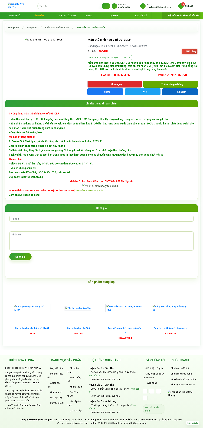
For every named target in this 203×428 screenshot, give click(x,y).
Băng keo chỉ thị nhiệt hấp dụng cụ (171, 328)
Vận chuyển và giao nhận (183, 379)
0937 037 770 (105, 423)
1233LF (126, 57)
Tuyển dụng (151, 382)
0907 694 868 (97, 379)
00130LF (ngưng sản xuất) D (103, 57)
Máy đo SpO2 (57, 402)
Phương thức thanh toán (183, 384)
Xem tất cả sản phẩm (152, 409)
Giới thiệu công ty (154, 368)
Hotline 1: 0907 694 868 (116, 75)
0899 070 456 (113, 395)
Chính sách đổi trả (180, 368)
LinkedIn (181, 91)
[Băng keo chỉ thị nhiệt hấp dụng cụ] (171, 308)
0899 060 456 (113, 379)
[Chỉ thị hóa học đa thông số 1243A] (32, 308)
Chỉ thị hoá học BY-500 (78, 328)
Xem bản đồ (95, 375)
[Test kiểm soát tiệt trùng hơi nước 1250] (124, 308)
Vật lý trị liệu (76, 410)
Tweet (144, 91)
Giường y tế (56, 392)
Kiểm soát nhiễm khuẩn (57, 27)
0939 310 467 (113, 412)
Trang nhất (14, 15)
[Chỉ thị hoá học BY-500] (78, 308)
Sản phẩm (32, 27)
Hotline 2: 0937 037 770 (171, 75)
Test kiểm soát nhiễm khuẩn (91, 27)
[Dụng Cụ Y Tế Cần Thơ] (18, 6)
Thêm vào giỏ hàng (172, 84)
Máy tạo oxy (56, 397)
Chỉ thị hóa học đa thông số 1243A (32, 328)
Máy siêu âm (56, 368)
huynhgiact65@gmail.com (133, 423)
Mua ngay (116, 84)
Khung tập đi (76, 386)
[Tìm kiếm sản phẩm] (106, 6)
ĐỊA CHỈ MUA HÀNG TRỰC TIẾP (89, 190)
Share (107, 91)
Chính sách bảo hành (181, 373)
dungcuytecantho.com (77, 423)
